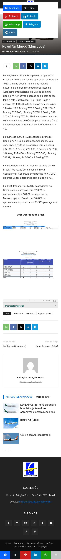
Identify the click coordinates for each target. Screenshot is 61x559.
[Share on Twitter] (15, 555)
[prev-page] (5, 450)
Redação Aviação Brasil (17, 51)
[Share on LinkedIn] (35, 555)
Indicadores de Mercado (25, 546)
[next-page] (10, 450)
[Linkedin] (38, 66)
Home (8, 543)
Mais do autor (43, 396)
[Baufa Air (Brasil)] (11, 423)
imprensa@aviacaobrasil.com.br (35, 501)
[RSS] (42, 523)
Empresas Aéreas (9, 41)
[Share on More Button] (56, 555)
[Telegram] (45, 66)
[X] (30, 66)
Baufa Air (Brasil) (30, 419)
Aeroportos (19, 543)
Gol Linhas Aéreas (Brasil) (35, 434)
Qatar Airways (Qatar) (47, 346)
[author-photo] (30, 373)
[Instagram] (25, 523)
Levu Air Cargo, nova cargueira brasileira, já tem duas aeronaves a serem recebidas (38, 408)
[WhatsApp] (16, 66)
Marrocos (30, 313)
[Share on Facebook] (5, 555)
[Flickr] (17, 523)
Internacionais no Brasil (26, 41)
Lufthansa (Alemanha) (14, 346)
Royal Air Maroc (44, 313)
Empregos (43, 546)
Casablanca (18, 313)
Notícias (49, 543)
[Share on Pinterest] (25, 555)
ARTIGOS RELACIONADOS (19, 396)
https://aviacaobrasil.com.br (30, 382)
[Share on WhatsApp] (46, 555)
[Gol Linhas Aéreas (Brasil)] (11, 438)
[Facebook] (23, 66)
